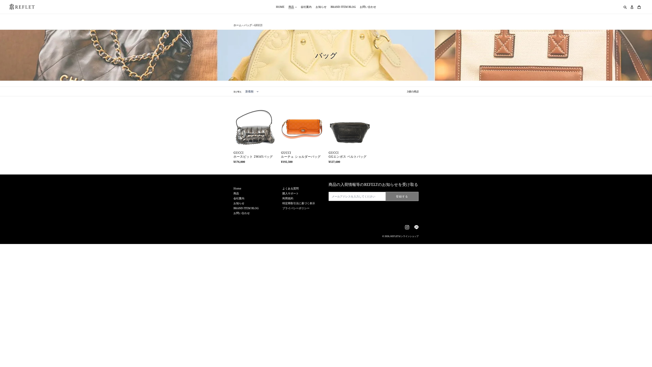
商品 (236, 193)
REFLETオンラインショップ (404, 236)
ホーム (237, 25)
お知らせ (238, 203)
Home (237, 188)
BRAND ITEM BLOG (246, 208)
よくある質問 (290, 188)
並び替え (237, 91)
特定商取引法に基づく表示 (298, 203)
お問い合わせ (241, 213)
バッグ (248, 25)
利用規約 (287, 198)
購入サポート (290, 193)
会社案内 (238, 198)
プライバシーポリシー (296, 208)
